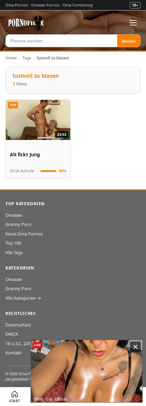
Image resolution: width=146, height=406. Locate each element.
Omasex (13, 215)
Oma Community (78, 4)
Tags (26, 58)
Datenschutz (18, 325)
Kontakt (13, 353)
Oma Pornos (16, 4)
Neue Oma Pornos (24, 234)
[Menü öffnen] (133, 22)
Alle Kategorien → (23, 298)
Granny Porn (18, 224)
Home (11, 58)
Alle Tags (14, 252)
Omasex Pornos (45, 4)
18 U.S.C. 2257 (19, 343)
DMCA (11, 334)
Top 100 (13, 243)
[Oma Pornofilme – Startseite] (26, 23)
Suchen (128, 40)
